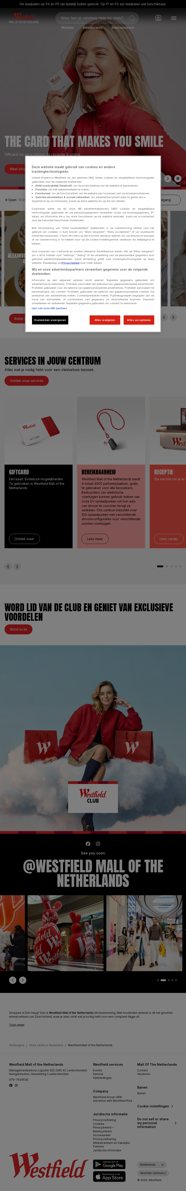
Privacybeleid (70, 262)
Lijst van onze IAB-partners (49, 308)
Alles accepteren (139, 319)
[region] (93, 244)
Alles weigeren (105, 319)
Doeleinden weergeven (50, 319)
